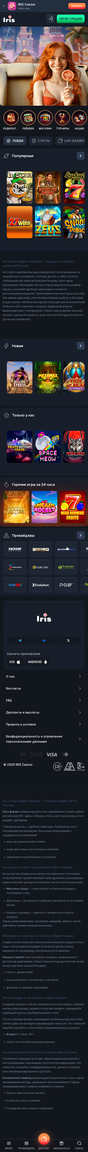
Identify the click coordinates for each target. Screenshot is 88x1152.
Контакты (13, 688)
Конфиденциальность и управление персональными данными (34, 738)
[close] (4, 6)
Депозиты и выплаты (22, 712)
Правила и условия (21, 724)
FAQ (9, 700)
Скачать (76, 5)
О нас (10, 676)
